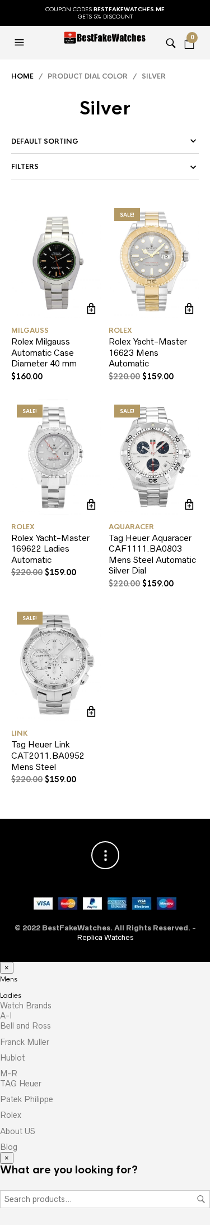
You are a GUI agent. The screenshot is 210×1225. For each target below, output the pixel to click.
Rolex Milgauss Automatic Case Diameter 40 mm (44, 352)
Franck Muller (24, 1042)
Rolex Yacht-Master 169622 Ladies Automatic (50, 549)
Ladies (10, 995)
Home (22, 76)
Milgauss (30, 330)
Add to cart (91, 308)
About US (17, 1131)
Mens (8, 979)
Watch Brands (26, 1005)
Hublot (12, 1057)
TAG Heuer (20, 1083)
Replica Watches (105, 937)
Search (201, 1199)
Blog (8, 1147)
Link (19, 733)
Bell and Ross (25, 1025)
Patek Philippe (26, 1099)
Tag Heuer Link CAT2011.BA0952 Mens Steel (48, 755)
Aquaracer (131, 526)
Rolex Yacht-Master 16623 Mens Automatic (148, 352)
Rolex (120, 330)
